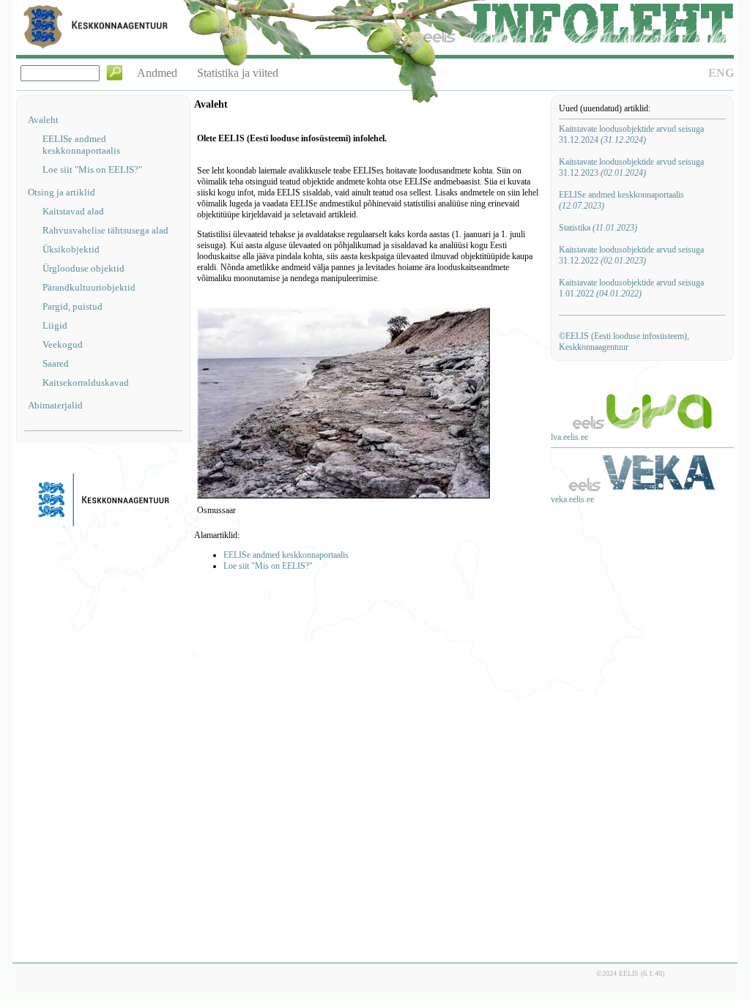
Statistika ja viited (237, 73)
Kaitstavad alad (73, 211)
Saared (55, 363)
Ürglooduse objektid (83, 268)
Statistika (598, 228)
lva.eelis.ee (569, 437)
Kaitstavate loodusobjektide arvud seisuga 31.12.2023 (631, 167)
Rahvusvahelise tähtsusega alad (105, 230)
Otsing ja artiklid (61, 192)
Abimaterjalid (55, 405)
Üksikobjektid (71, 249)
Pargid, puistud (72, 306)
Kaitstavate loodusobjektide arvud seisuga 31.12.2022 (631, 255)
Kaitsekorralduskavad (85, 382)
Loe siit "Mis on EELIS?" (92, 169)
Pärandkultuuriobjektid (88, 287)
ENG (721, 73)
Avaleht (43, 119)
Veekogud (62, 344)
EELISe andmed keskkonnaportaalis (81, 144)
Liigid (54, 325)
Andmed (157, 73)
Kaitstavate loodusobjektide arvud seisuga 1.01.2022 (631, 288)
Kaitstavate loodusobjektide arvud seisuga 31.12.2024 (631, 134)
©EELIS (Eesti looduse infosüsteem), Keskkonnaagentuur (624, 341)
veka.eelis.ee (572, 499)
